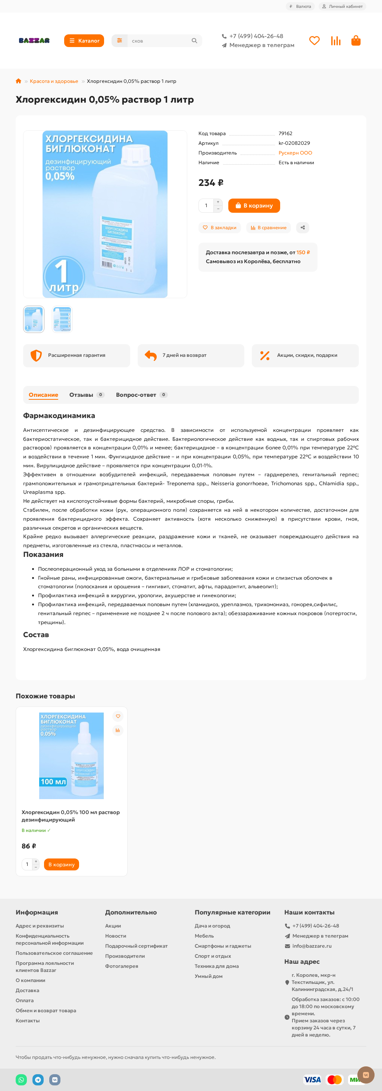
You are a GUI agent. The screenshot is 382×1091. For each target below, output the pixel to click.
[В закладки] (117, 716)
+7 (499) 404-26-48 (256, 36)
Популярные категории (232, 912)
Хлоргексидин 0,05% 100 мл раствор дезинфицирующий (71, 816)
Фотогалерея (121, 966)
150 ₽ (303, 252)
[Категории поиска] (120, 40)
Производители (125, 956)
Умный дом (209, 976)
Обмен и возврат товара (46, 1010)
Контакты (28, 1020)
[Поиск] (194, 41)
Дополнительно (131, 912)
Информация (37, 912)
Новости (115, 936)
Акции (113, 926)
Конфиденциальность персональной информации (50, 939)
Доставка (27, 990)
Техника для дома (217, 966)
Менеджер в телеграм (261, 45)
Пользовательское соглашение (54, 953)
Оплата (25, 1000)
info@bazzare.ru (312, 946)
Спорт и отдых (213, 956)
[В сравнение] (117, 730)
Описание (43, 394)
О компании (30, 980)
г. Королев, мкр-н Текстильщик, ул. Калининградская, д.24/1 (322, 982)
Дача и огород (212, 926)
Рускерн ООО (295, 153)
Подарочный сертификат (136, 946)
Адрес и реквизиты (40, 926)
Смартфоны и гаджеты (223, 946)
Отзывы (85, 394)
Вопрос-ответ (140, 394)
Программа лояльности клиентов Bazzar (45, 966)
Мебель (204, 936)
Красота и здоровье (54, 81)
